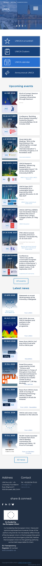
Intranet (6, 2)
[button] (16, 26)
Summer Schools (22, 2)
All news (21, 460)
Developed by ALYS (34, 565)
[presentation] (2, 19)
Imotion (13, 2)
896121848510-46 (9, 550)
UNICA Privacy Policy (24, 562)
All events (21, 281)
